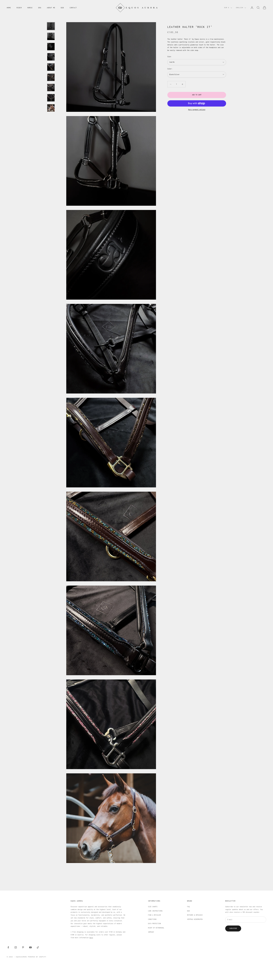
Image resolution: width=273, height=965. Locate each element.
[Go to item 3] (51, 47)
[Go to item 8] (51, 98)
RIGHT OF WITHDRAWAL (156, 928)
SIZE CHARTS (152, 906)
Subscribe (233, 928)
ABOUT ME (51, 8)
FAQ (188, 906)
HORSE (30, 8)
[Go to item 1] (51, 26)
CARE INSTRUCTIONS (155, 911)
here (91, 937)
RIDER (19, 8)
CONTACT (73, 8)
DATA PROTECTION (154, 923)
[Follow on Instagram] (15, 947)
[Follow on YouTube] (30, 947)
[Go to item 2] (51, 36)
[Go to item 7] (51, 87)
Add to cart (196, 95)
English (239, 7)
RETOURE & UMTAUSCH (194, 915)
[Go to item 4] (51, 57)
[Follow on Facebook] (8, 947)
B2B (62, 8)
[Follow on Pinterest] (23, 947)
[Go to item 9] (51, 108)
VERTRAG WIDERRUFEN (194, 919)
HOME (9, 8)
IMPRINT (151, 932)
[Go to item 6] (51, 77)
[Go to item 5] (51, 67)
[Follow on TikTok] (37, 947)
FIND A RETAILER (154, 915)
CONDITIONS (152, 919)
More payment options (196, 109)
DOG (39, 8)
